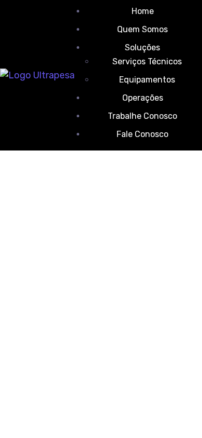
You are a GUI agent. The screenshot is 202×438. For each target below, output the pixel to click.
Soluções (142, 47)
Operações (142, 98)
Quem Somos (142, 29)
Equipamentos (147, 80)
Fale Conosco (142, 134)
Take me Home (32, 303)
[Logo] (37, 75)
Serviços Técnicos (147, 61)
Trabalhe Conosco (142, 116)
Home (143, 11)
